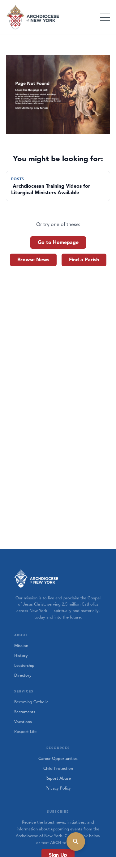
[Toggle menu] (105, 17)
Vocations (23, 721)
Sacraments (24, 711)
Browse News (33, 260)
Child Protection (58, 768)
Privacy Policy (58, 788)
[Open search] (76, 841)
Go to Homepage (58, 242)
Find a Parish (84, 260)
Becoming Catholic (31, 702)
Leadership (24, 665)
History (21, 655)
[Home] (33, 17)
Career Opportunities (58, 758)
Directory (23, 675)
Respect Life (25, 731)
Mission (21, 645)
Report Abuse (58, 778)
